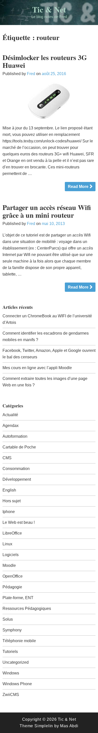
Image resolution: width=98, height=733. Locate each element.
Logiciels (11, 555)
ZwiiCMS (11, 694)
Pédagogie (12, 587)
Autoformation (15, 436)
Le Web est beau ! (19, 522)
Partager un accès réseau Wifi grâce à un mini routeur (47, 211)
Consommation (16, 468)
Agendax (11, 425)
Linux (7, 544)
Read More (78, 186)
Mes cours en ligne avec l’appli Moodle (37, 368)
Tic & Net (49, 9)
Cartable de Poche (19, 447)
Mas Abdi (69, 726)
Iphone (9, 512)
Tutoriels (10, 651)
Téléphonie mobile (19, 641)
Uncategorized (16, 662)
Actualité (10, 415)
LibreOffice (12, 533)
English (9, 490)
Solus (8, 619)
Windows (11, 673)
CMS (7, 458)
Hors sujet (12, 501)
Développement (17, 479)
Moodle (9, 565)
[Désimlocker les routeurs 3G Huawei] (49, 101)
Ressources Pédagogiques (27, 608)
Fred (31, 74)
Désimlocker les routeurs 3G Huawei (45, 61)
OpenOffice (13, 576)
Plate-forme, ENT (18, 598)
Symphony (12, 630)
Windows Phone (17, 684)
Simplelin (43, 726)
